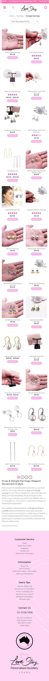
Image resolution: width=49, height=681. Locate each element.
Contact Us (24, 551)
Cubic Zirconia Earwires (12, 393)
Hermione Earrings (12, 249)
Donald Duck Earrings (12, 320)
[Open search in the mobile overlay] (13, 7)
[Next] (30, 477)
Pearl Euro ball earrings (12, 91)
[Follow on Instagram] (22, 672)
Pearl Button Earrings (36, 427)
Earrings (20, 16)
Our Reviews (24, 568)
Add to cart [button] (12, 434)
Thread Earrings (12, 171)
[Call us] (29, 672)
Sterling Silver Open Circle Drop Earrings (12, 428)
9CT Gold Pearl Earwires (36, 464)
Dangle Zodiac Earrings (36, 393)
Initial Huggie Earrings (12, 52)
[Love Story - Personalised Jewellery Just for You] (29, 7)
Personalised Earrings (12, 210)
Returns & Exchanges (24, 553)
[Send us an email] (27, 672)
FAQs (24, 543)
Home (11, 16)
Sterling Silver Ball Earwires (36, 249)
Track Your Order (24, 546)
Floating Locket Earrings (13, 130)
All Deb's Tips (24, 599)
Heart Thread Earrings (12, 464)
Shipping (24, 548)
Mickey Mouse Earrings (36, 283)
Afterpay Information (24, 574)
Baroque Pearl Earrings (12, 356)
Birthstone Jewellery (24, 597)
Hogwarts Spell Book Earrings (36, 321)
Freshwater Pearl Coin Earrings (36, 357)
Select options (13, 57)
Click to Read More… (10, 526)
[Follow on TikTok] (24, 672)
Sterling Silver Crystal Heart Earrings (36, 92)
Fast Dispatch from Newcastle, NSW (18, 1)
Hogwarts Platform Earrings (36, 210)
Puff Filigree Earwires (36, 52)
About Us (24, 566)
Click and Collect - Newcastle (24, 571)
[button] (45, 7)
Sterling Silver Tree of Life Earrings (36, 131)
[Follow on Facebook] (19, 672)
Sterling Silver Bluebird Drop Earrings (12, 284)
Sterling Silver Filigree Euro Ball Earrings (36, 171)
